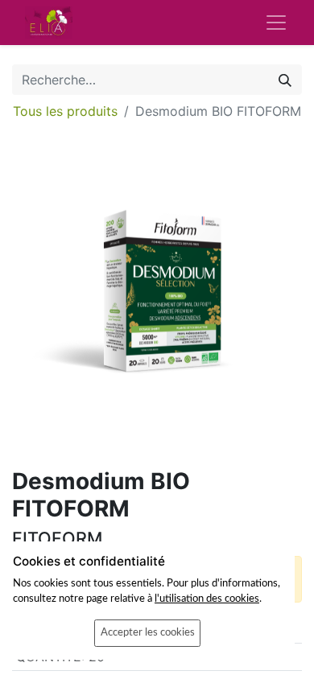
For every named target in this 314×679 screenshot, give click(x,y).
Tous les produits (65, 111)
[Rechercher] (285, 79)
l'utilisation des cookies (207, 598)
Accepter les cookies (148, 632)
